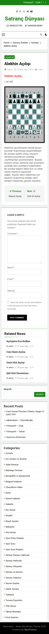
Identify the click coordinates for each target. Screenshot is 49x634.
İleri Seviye (10, 510)
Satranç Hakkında (14, 560)
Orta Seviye (11, 532)
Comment (12, 233)
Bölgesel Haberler (14, 481)
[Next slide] (45, 2)
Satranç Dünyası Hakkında (17, 555)
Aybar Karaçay (12, 464)
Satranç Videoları (13, 578)
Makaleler (10, 527)
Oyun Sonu (10, 544)
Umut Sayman (12, 617)
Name (10, 267)
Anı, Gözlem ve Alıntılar (16, 459)
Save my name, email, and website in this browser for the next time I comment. (24, 305)
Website (11, 290)
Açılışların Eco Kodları (18, 341)
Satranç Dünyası (24, 18)
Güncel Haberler (13, 498)
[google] (27, 11)
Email (10, 279)
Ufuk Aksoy (11, 606)
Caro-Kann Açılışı (15, 352)
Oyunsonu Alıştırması (16, 437)
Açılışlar (9, 57)
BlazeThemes (30, 629)
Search (7, 389)
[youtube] (31, 11)
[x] (24, 11)
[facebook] (17, 11)
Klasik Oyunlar (12, 521)
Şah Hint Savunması (17, 373)
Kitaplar (9, 515)
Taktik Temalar (12, 589)
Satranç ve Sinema (14, 572)
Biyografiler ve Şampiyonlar (18, 476)
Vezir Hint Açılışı (15, 362)
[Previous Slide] (41, 2)
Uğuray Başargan (13, 611)
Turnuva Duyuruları (14, 600)
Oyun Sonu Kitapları (14, 549)
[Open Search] (41, 34)
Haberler (9, 504)
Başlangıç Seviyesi (14, 470)
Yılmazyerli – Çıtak (31, 2)
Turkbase (10, 594)
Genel (8, 493)
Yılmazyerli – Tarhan (15, 431)
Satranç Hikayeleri (14, 566)
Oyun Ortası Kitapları (15, 538)
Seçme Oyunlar (12, 583)
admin (10, 69)
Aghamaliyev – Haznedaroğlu (19, 420)
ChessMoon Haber (14, 487)
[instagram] (20, 11)
